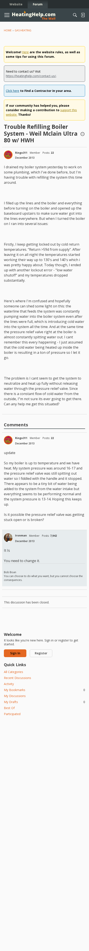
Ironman (21, 535)
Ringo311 (21, 153)
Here (25, 52)
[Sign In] (83, 15)
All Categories (13, 672)
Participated (12, 714)
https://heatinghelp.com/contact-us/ (31, 76)
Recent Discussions (17, 678)
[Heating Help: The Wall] (33, 15)
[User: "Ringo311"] (8, 154)
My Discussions (15, 696)
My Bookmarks (44, 690)
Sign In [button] (15, 653)
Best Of (9, 708)
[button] (82, 134)
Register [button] (41, 653)
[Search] (75, 15)
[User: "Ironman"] (8, 537)
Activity (9, 684)
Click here (12, 91)
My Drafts (44, 702)
